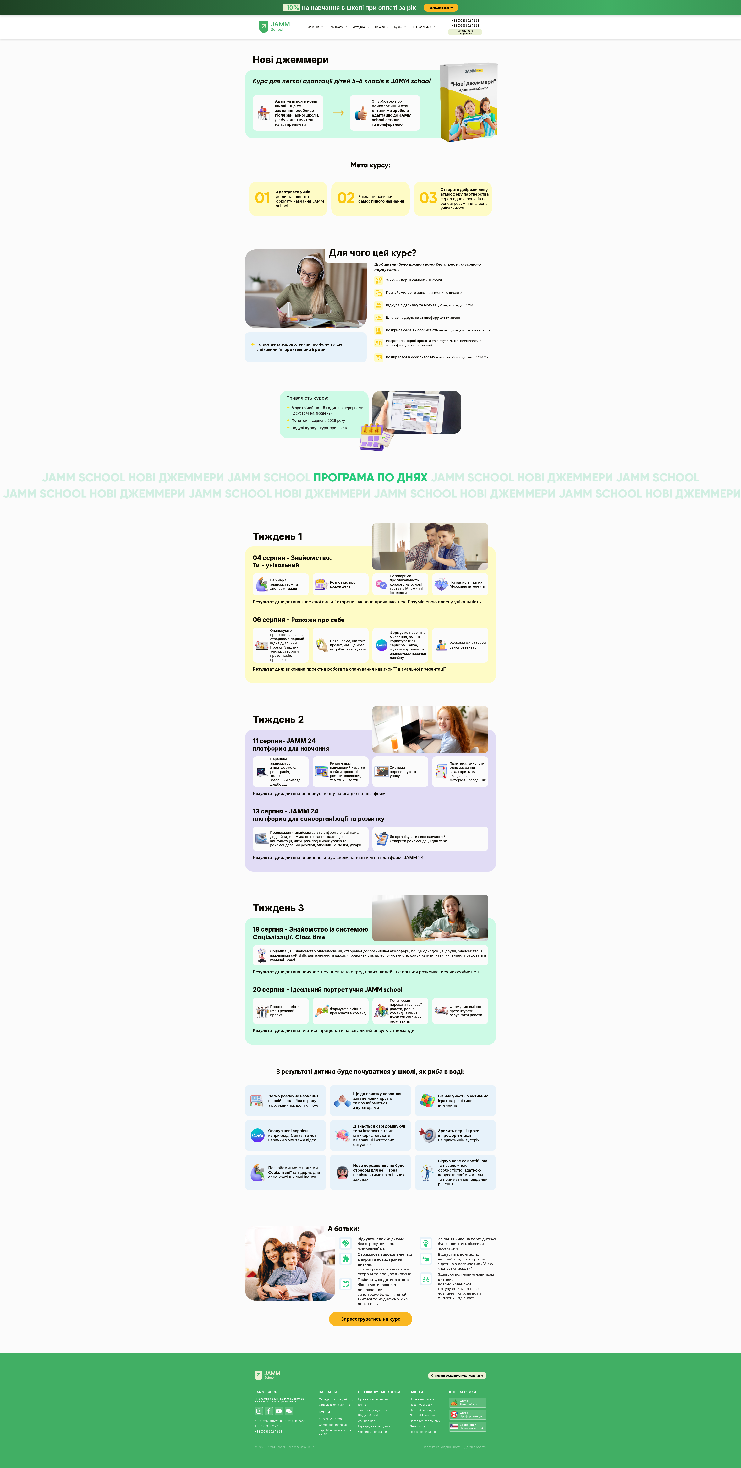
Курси (398, 27)
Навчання (312, 27)
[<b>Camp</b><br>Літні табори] (454, 1402)
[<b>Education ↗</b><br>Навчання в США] (454, 1426)
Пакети (380, 27)
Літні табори (468, 1402)
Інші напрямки (421, 27)
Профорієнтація (471, 1414)
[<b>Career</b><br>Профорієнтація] (454, 1414)
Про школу (335, 27)
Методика (359, 27)
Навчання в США (471, 1426)
